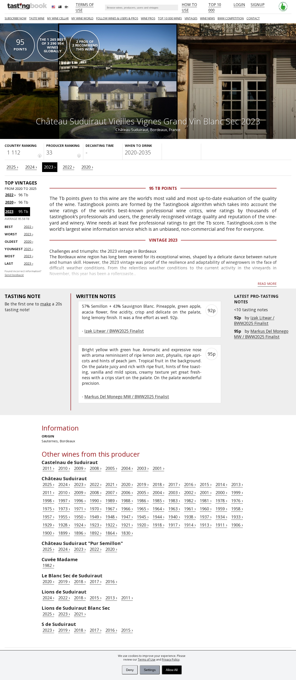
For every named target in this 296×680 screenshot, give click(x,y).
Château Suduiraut (132, 129)
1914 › (190, 525)
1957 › (48, 517)
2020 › (87, 167)
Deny (130, 670)
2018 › (158, 484)
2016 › (190, 484)
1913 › (205, 525)
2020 (9, 202)
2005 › (111, 468)
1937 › (205, 517)
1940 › (174, 517)
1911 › (221, 525)
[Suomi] (67, 7)
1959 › (221, 508)
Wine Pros (148, 18)
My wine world (82, 18)
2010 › (64, 468)
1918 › (158, 525)
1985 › (158, 500)
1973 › (64, 508)
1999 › (237, 492)
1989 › (111, 500)
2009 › (80, 468)
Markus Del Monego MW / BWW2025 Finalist (261, 333)
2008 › (95, 468)
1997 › (64, 500)
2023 (9, 211)
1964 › (158, 508)
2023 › (50, 167)
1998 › (48, 500)
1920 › (142, 525)
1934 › (221, 517)
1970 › (95, 508)
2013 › (237, 484)
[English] (54, 7)
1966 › (127, 508)
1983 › (174, 500)
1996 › (80, 500)
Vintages (191, 18)
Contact (253, 18)
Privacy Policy (170, 660)
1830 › (127, 533)
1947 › (127, 517)
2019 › (142, 484)
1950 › (80, 517)
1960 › (205, 508)
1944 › (158, 517)
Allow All (172, 670)
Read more (267, 283)
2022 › (68, 167)
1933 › (237, 517)
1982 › (190, 500)
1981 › (205, 500)
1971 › (80, 508)
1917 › (174, 525)
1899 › (64, 533)
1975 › (48, 508)
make (45, 304)
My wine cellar (58, 18)
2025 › (12, 167)
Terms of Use (146, 660)
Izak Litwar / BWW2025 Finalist (254, 320)
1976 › (237, 500)
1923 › (95, 525)
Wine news (207, 18)
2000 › (221, 492)
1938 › (190, 517)
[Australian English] (60, 7)
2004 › (127, 468)
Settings (150, 670)
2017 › (174, 484)
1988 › (127, 500)
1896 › (80, 533)
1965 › (142, 508)
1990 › (95, 500)
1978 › (221, 500)
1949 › (95, 517)
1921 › (127, 525)
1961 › (190, 508)
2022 (9, 194)
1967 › (111, 508)
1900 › (48, 533)
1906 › (237, 525)
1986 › (142, 500)
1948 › (111, 517)
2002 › (190, 492)
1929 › (48, 525)
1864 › (111, 533)
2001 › (158, 468)
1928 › (64, 525)
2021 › (111, 484)
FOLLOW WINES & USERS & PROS (117, 18)
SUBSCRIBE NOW (15, 18)
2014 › (221, 484)
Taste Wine (36, 18)
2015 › (205, 484)
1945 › (142, 517)
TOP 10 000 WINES (170, 18)
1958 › (237, 508)
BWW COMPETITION (231, 18)
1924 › (80, 525)
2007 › (111, 492)
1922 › (111, 525)
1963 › (174, 508)
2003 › (142, 468)
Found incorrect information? (23, 273)
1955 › (64, 517)
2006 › (127, 492)
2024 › (31, 167)
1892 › (95, 533)
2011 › (48, 468)
